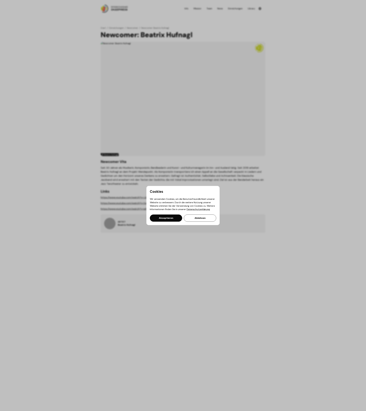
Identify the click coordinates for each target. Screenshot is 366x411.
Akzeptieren (166, 218)
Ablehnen (200, 218)
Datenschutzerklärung (198, 209)
